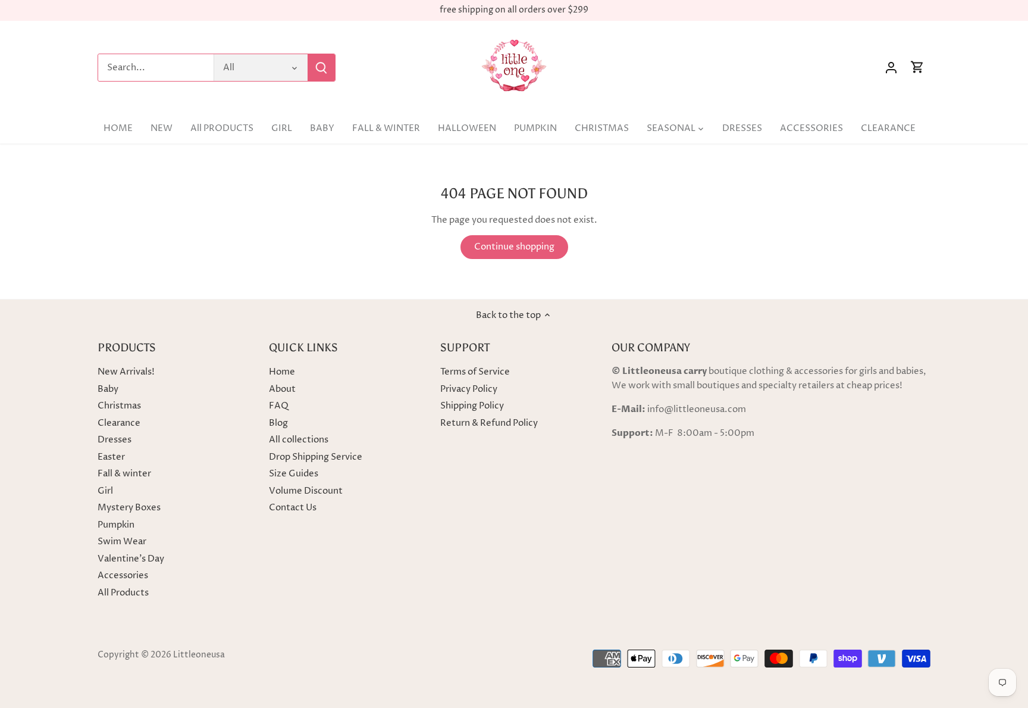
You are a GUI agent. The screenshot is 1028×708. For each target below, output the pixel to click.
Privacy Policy (468, 389)
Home (282, 372)
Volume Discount (306, 491)
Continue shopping (514, 247)
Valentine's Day (131, 559)
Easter (111, 457)
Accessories (123, 575)
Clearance (119, 423)
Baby (108, 389)
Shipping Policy (472, 406)
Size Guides (293, 473)
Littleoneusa (199, 655)
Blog (278, 423)
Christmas (119, 406)
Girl (105, 491)
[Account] (891, 67)
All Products (123, 593)
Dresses (114, 439)
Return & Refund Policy (489, 423)
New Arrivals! (126, 372)
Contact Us (292, 507)
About (282, 389)
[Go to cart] (917, 67)
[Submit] (321, 67)
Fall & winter (124, 473)
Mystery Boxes (129, 507)
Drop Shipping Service (315, 457)
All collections (298, 439)
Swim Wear (122, 541)
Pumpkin (116, 525)
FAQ (279, 406)
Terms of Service (475, 372)
